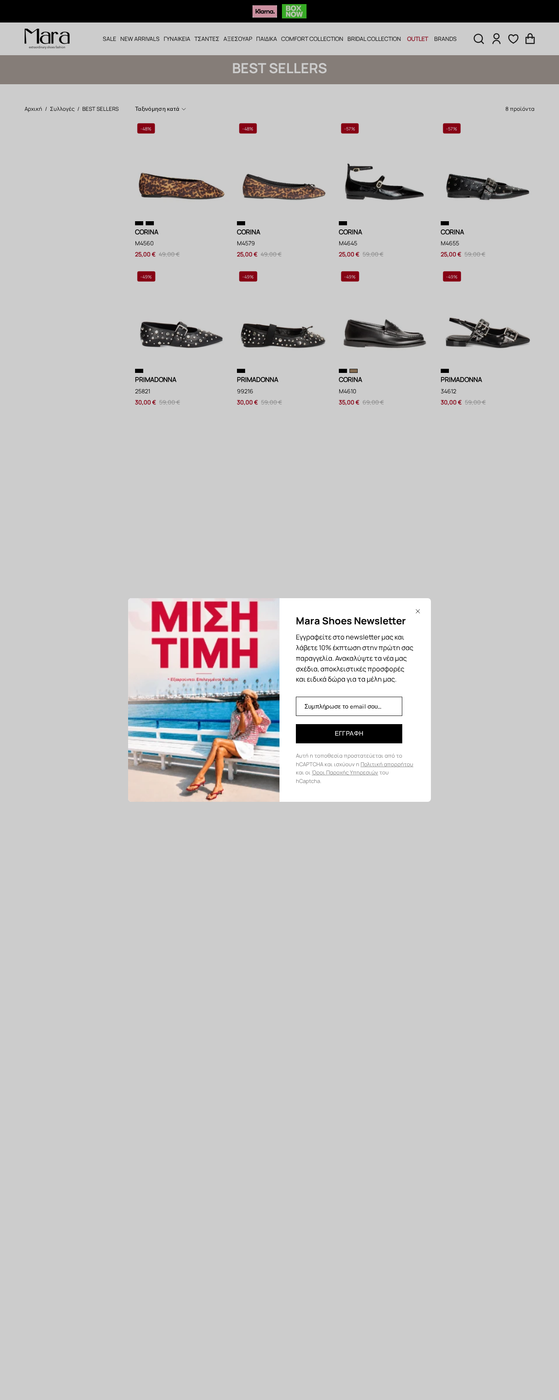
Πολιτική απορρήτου (387, 764)
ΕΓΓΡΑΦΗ (349, 733)
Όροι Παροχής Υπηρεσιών (345, 772)
